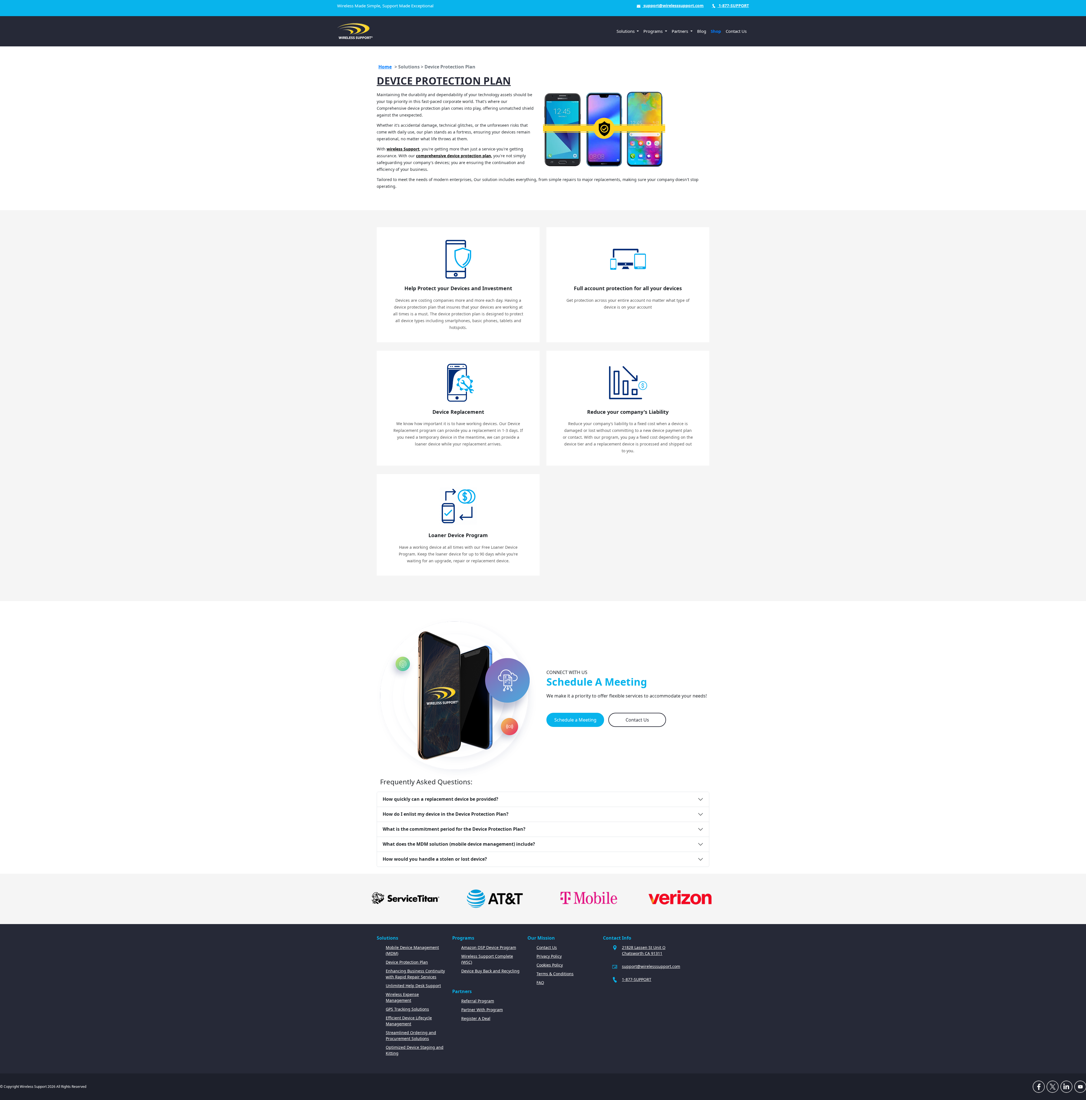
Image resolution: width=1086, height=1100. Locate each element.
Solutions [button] (626, 31)
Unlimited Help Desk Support (413, 985)
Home (385, 67)
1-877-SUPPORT (733, 5)
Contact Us (736, 31)
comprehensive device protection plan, (454, 155)
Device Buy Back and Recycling (490, 971)
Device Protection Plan (407, 962)
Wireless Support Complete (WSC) (487, 959)
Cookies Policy (549, 965)
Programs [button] (653, 31)
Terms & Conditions (555, 973)
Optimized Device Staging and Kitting (414, 1050)
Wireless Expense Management (402, 997)
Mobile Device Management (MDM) (412, 950)
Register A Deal (475, 1018)
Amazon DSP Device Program (488, 947)
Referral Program (477, 1001)
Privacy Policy (549, 956)
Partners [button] (680, 31)
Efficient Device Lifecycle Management (409, 1020)
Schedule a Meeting (575, 720)
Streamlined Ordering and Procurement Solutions (411, 1035)
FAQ (540, 982)
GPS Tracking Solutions (407, 1009)
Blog (701, 31)
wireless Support (403, 149)
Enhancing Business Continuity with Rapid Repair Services (415, 974)
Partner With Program (482, 1009)
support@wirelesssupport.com (673, 5)
